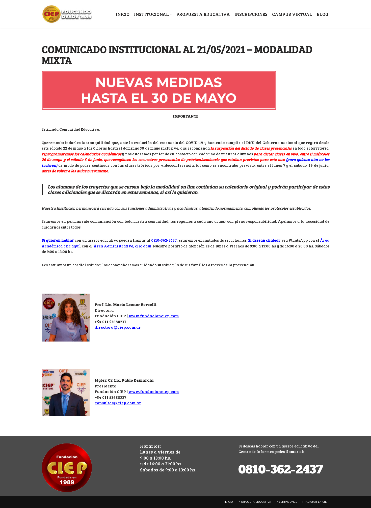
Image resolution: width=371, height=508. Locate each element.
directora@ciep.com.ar (118, 327)
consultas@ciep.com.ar (118, 402)
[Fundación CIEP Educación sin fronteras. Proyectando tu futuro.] (67, 14)
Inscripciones (251, 14)
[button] (171, 14)
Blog (322, 14)
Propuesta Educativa (203, 14)
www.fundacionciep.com (153, 315)
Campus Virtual (292, 14)
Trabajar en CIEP (315, 502)
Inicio (122, 14)
